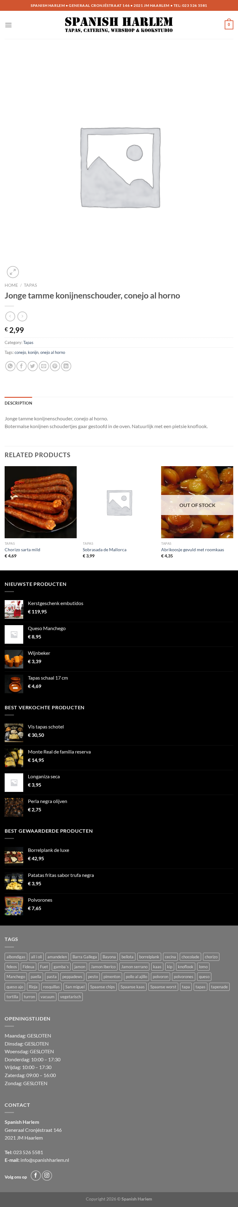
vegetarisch (70, 996)
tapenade (219, 986)
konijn (33, 352)
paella (36, 976)
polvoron (160, 976)
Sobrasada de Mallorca (104, 549)
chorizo (211, 956)
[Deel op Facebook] (21, 366)
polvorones (183, 976)
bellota (127, 956)
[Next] (233, 518)
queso (204, 976)
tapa (186, 986)
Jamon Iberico (103, 966)
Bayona (109, 956)
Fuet (44, 966)
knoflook (185, 966)
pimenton (112, 976)
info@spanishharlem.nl (44, 1160)
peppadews (72, 976)
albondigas (16, 956)
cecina (170, 956)
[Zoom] (13, 272)
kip (169, 966)
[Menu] (8, 24)
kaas (157, 966)
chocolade (190, 956)
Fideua (28, 966)
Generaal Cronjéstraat (28, 1130)
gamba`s (61, 966)
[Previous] (5, 518)
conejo (20, 352)
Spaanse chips (102, 986)
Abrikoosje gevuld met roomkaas (192, 549)
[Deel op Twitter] (33, 366)
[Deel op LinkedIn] (66, 366)
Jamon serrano (134, 966)
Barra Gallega (85, 956)
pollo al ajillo (136, 976)
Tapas (30, 285)
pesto (93, 976)
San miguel (75, 986)
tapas (200, 986)
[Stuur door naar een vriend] (44, 366)
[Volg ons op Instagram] (47, 1175)
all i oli (36, 956)
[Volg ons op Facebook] (36, 1175)
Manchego (16, 976)
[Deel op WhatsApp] (10, 366)
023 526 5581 (194, 5)
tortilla (12, 996)
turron (29, 996)
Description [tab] (18, 403)
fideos (12, 966)
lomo (203, 966)
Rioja (33, 986)
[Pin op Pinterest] (55, 366)
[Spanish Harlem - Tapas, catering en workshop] (119, 25)
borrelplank (149, 956)
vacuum (48, 996)
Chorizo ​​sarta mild (22, 549)
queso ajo (15, 986)
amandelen (57, 956)
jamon (79, 966)
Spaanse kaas (133, 986)
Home (11, 285)
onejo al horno (52, 352)
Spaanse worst (163, 986)
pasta (52, 976)
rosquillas (51, 986)
